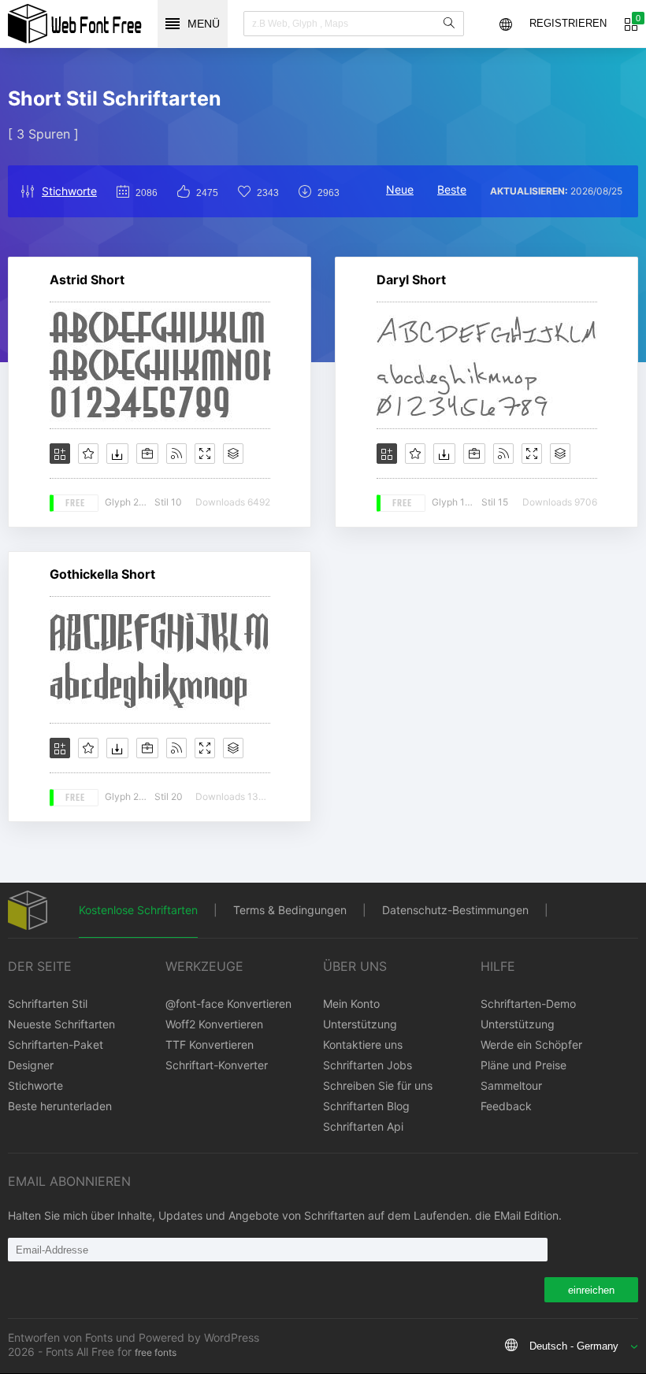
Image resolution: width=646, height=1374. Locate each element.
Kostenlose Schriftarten (138, 910)
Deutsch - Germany (573, 1346)
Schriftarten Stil (47, 1003)
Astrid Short (87, 279)
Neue (400, 189)
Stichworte (69, 191)
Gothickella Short (102, 574)
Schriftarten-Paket (55, 1044)
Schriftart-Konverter (216, 1065)
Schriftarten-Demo (528, 1003)
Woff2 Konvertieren (214, 1024)
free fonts (155, 1352)
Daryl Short (411, 279)
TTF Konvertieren (209, 1044)
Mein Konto (351, 1003)
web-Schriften (75, 23)
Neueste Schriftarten (61, 1024)
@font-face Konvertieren (228, 1003)
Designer (31, 1065)
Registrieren (568, 23)
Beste (451, 189)
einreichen (591, 1290)
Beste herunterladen (60, 1106)
